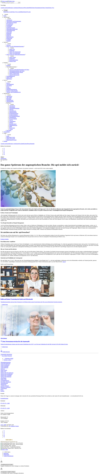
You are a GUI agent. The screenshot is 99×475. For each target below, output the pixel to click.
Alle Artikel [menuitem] (9, 97)
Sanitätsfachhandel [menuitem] (10, 27)
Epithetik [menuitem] (8, 40)
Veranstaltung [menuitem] (12, 121)
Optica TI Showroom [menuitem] (14, 73)
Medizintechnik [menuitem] (9, 37)
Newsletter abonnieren (6, 382)
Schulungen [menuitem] (12, 58)
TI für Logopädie (4, 366)
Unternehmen (4, 388)
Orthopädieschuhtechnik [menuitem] (12, 29)
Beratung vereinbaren (14, 7)
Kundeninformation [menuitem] (13, 113)
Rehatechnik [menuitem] (9, 38)
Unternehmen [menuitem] (6, 131)
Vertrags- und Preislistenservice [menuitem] (13, 92)
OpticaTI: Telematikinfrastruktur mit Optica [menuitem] (19, 69)
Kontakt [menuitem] (5, 141)
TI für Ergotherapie (5, 365)
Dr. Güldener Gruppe (14, 426)
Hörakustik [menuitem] (8, 33)
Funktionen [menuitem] (11, 50)
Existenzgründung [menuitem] (13, 114)
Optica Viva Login (16, 11)
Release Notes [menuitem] (12, 61)
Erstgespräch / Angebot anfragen (8, 471)
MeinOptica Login (7, 11)
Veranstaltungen (38, 7)
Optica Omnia (45, 7)
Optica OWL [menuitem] (9, 77)
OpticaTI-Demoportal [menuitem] (14, 74)
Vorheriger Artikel (9, 358)
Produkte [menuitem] (5, 62)
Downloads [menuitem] (9, 85)
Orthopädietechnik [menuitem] (10, 30)
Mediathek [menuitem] (8, 99)
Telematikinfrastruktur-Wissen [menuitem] (16, 72)
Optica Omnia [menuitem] (12, 57)
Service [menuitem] (5, 80)
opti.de (64, 261)
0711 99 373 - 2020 (5, 408)
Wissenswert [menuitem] (6, 93)
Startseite (32, 143)
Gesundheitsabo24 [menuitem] (10, 76)
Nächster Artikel (7, 359)
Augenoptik (3, 354)
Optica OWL (4, 379)
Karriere (25, 143)
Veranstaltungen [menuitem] (10, 84)
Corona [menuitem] (11, 129)
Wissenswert (21, 7)
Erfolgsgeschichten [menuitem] (13, 60)
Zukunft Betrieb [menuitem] (10, 101)
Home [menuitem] (4, 15)
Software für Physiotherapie (7, 372)
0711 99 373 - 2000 (5, 403)
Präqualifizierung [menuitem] (13, 125)
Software (3, 368)
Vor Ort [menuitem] (11, 120)
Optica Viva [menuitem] (12, 49)
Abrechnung (3, 158)
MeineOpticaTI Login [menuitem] (11, 140)
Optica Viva (51, 7)
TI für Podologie (4, 367)
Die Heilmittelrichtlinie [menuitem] (14, 116)
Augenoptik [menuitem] (9, 31)
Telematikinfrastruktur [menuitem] (11, 67)
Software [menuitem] (5, 42)
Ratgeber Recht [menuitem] (12, 124)
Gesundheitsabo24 (5, 380)
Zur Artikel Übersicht (7, 355)
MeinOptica (32, 7)
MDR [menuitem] (10, 126)
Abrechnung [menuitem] (6, 17)
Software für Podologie (6, 376)
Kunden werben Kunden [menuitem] (12, 90)
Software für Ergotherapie (6, 374)
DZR (5, 424)
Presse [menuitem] (7, 86)
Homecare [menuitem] (8, 35)
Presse (28, 143)
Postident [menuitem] (8, 88)
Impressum (5, 453)
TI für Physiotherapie (5, 363)
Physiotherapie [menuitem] (9, 23)
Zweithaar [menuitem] (8, 39)
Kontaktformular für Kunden (7, 464)
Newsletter (26, 7)
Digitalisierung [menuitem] (12, 117)
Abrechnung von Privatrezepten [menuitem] (13, 21)
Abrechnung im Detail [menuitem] (11, 22)
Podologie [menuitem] (8, 34)
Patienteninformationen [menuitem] (11, 89)
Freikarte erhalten (5, 239)
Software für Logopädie (6, 375)
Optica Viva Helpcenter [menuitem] (14, 53)
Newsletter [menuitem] (8, 130)
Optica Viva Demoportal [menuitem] (15, 51)
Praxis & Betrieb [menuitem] (13, 118)
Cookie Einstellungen (8, 456)
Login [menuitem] (4, 133)
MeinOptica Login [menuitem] (10, 137)
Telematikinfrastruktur (6, 362)
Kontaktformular (4, 398)
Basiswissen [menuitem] (12, 127)
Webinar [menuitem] (11, 122)
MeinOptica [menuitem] (9, 78)
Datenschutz (6, 454)
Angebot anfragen (5, 7)
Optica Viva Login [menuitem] (10, 138)
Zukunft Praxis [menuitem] (9, 100)
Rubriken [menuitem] (8, 103)
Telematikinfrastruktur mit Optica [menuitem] (16, 71)
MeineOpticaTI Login (26, 11)
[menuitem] (15, 46)
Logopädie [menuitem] (8, 26)
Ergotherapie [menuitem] (9, 25)
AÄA (2, 424)
